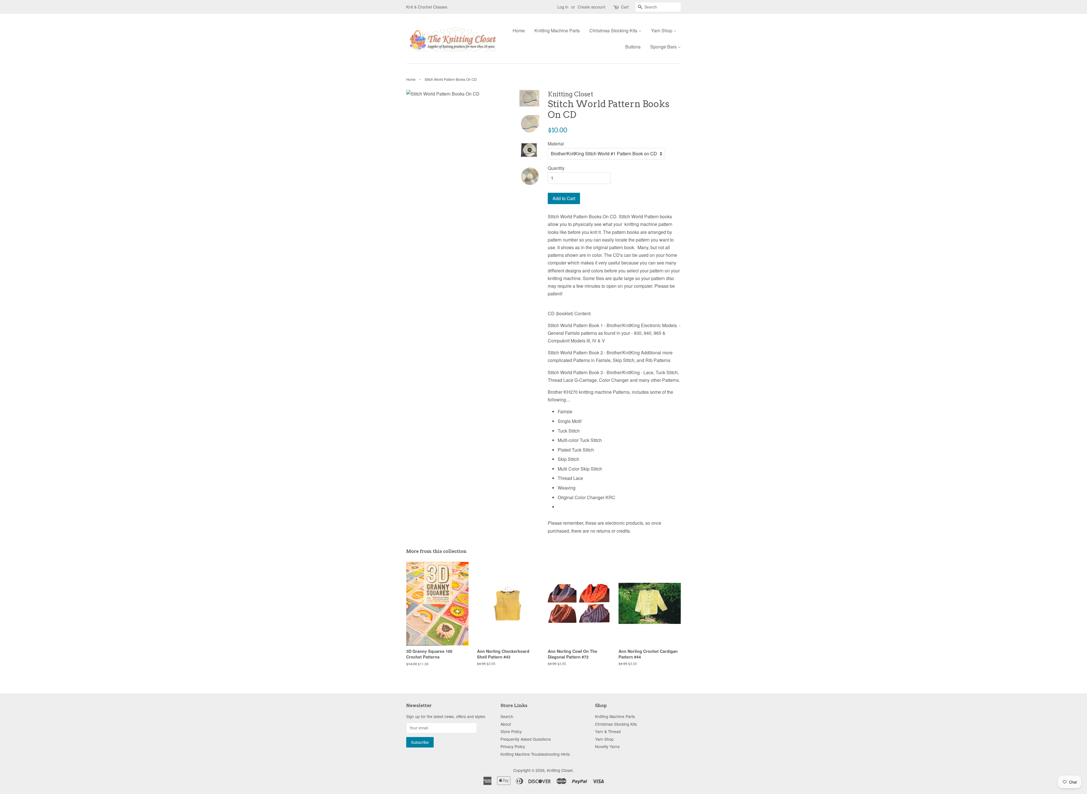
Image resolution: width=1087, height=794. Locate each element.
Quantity (556, 168)
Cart (625, 7)
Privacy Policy (512, 746)
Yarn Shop (662, 30)
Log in (562, 7)
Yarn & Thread (608, 731)
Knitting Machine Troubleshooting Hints (535, 754)
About (505, 724)
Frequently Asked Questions (525, 739)
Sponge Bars (664, 46)
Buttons (633, 46)
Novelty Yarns (607, 746)
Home (519, 30)
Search (506, 716)
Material (556, 143)
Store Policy (511, 731)
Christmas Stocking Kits (613, 30)
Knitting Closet (560, 770)
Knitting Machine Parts (557, 30)
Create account (591, 7)
